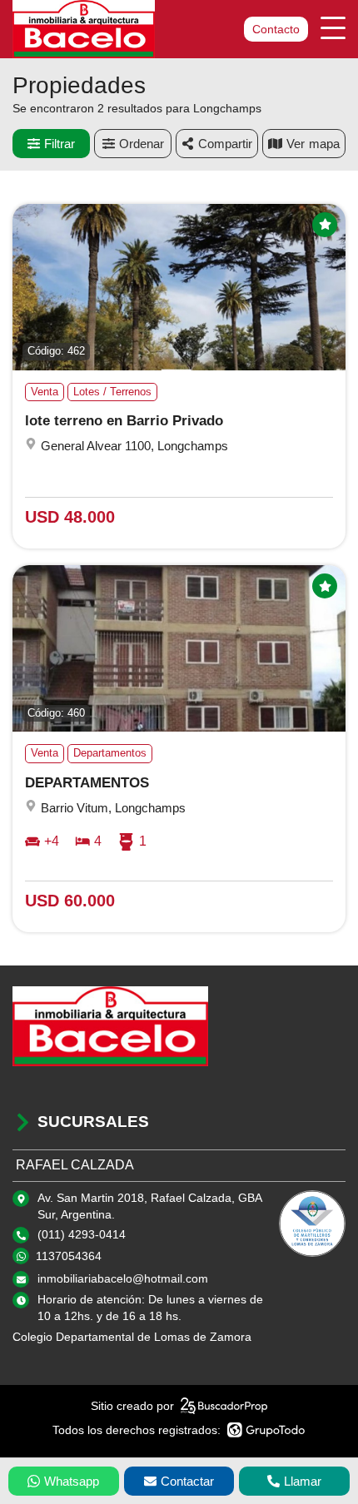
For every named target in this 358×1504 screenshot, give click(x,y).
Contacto (276, 29)
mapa (324, 144)
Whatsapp (71, 1481)
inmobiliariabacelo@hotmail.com (122, 1278)
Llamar (302, 1481)
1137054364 (69, 1256)
